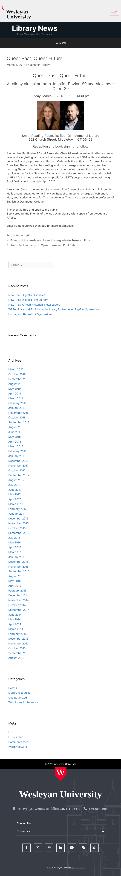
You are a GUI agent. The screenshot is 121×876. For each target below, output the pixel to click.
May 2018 (14, 436)
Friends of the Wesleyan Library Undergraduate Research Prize (50, 240)
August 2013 (16, 657)
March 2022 (15, 369)
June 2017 (14, 489)
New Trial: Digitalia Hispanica (26, 295)
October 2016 (17, 528)
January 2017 (16, 513)
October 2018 (17, 417)
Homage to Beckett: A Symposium (30, 314)
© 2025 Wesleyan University (59, 868)
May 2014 (14, 619)
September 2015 (18, 571)
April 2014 (14, 624)
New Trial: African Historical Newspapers (34, 304)
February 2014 (17, 633)
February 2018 (17, 451)
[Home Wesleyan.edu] (60, 774)
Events (12, 688)
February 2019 (17, 403)
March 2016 (15, 552)
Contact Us (24, 823)
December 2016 (18, 518)
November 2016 (18, 523)
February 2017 (17, 509)
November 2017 (18, 465)
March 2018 (15, 446)
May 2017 (14, 494)
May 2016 (14, 542)
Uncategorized (19, 235)
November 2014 (18, 600)
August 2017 (16, 480)
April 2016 (14, 547)
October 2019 (17, 374)
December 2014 (18, 595)
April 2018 (14, 441)
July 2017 (14, 484)
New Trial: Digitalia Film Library (28, 299)
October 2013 (17, 648)
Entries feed (16, 737)
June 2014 (15, 614)
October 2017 (17, 470)
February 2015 (17, 590)
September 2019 (18, 379)
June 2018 (14, 432)
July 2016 (14, 537)
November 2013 (18, 643)
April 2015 (14, 585)
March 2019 (15, 398)
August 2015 (16, 576)
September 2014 (18, 609)
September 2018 (18, 422)
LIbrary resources (19, 692)
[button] (114, 11)
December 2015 (18, 561)
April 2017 (14, 499)
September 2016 (18, 532)
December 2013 (18, 638)
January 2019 (17, 407)
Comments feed (18, 742)
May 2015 (14, 581)
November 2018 (18, 412)
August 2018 (16, 427)
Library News (34, 28)
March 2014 (15, 629)
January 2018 (16, 456)
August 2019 (16, 384)
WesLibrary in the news (23, 702)
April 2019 (14, 393)
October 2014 (17, 605)
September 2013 (18, 653)
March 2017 (15, 504)
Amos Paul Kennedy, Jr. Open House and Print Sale (42, 245)
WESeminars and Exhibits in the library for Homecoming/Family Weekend (54, 309)
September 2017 (18, 475)
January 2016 (17, 557)
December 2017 (18, 460)
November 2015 (18, 566)
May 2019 (14, 388)
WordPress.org (17, 746)
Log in (12, 732)
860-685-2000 (98, 809)
